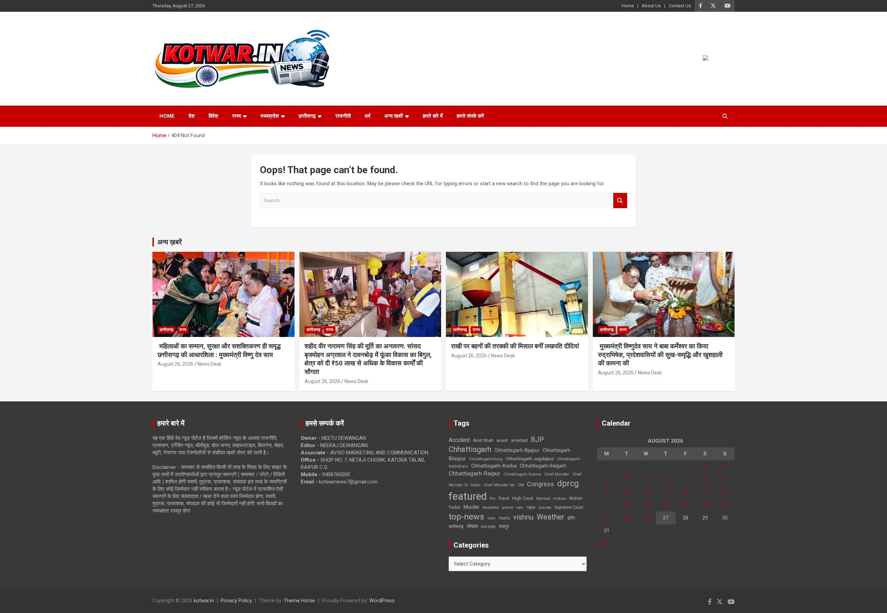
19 (646, 505)
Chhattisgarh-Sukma (522, 474)
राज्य (236, 116)
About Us (651, 5)
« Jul (602, 543)
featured (468, 496)
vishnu (523, 517)
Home (628, 5)
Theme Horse (299, 600)
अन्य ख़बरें (169, 242)
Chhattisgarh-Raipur (474, 473)
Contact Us (680, 5)
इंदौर (571, 518)
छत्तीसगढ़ (456, 526)
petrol (507, 507)
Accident (459, 440)
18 (626, 505)
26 (646, 518)
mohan (559, 498)
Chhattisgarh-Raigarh (543, 466)
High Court (522, 498)
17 (606, 505)
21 (685, 505)
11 (626, 492)
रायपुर (504, 526)
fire (492, 498)
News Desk (209, 364)
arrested (519, 440)
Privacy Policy (236, 600)
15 (705, 492)
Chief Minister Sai (499, 485)
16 (725, 492)
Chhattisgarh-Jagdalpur (530, 458)
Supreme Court (568, 507)
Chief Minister (556, 474)
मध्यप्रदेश (270, 116)
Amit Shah (483, 440)
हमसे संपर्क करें (470, 116)
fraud (504, 498)
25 (626, 518)
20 (665, 505)
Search (620, 200)
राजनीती (343, 116)
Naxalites (491, 507)
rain (520, 507)
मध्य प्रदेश (488, 527)
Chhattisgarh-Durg (485, 458)
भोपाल (472, 526)
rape (531, 507)
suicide (544, 507)
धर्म (367, 116)
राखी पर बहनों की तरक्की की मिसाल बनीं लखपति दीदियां (515, 346)
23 (725, 505)
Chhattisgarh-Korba (494, 466)
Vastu (504, 518)
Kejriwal (543, 498)
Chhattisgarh (470, 449)
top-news (466, 517)
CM (521, 484)
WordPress (382, 600)
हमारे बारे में (433, 116)
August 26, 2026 (175, 364)
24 (606, 518)
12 (646, 492)
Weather (550, 517)
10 (606, 492)
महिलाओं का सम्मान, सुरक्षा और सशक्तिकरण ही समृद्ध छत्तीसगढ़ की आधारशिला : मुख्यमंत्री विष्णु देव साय (219, 350)
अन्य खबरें (393, 116)
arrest (502, 440)
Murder (472, 507)
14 (685, 492)
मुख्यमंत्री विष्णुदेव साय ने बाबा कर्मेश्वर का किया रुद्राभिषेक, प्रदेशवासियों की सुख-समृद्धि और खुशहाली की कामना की (660, 354)
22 (705, 505)
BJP (537, 439)
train (491, 518)
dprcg (568, 483)
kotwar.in (204, 600)
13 (665, 492)
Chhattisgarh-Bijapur (516, 450)
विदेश (213, 116)
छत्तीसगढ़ (307, 116)
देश (191, 116)
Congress (540, 484)
